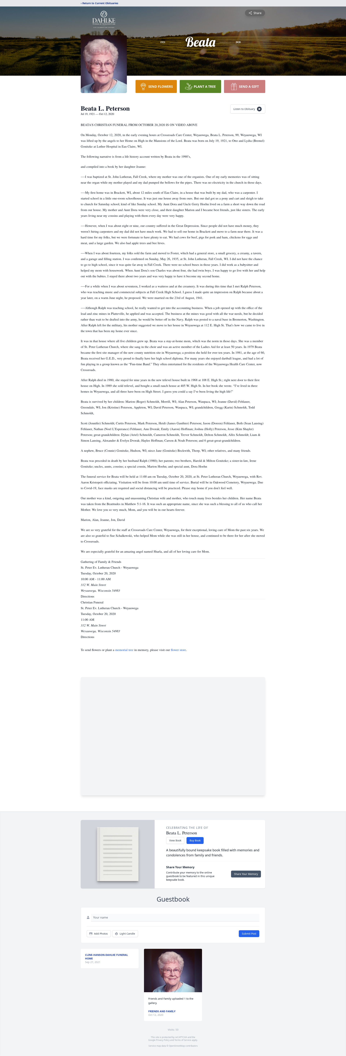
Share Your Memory (246, 874)
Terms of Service (182, 1040)
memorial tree (124, 650)
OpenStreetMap (177, 1045)
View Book (175, 840)
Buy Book (195, 840)
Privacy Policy (163, 1040)
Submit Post (249, 933)
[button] (173, 970)
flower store (178, 650)
